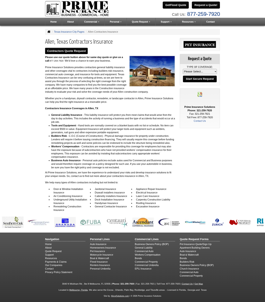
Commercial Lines (147, 239)
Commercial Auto (144, 251)
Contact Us (200, 121)
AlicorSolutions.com (120, 296)
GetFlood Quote (175, 5)
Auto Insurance (98, 244)
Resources (51, 258)
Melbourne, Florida (78, 290)
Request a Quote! (205, 5)
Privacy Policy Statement (58, 272)
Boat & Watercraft (99, 258)
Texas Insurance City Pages (69, 31)
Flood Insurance (99, 261)
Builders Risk (187, 261)
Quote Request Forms (194, 239)
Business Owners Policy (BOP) (152, 244)
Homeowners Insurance (103, 247)
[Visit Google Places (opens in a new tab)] (199, 94)
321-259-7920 (204, 110)
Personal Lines (100, 239)
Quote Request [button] (140, 21)
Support (49, 254)
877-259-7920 (203, 14)
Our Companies (53, 265)
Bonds (138, 258)
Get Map (198, 284)
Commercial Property (146, 261)
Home (53, 21)
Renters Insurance (100, 265)
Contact (210, 21)
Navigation (52, 239)
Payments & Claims (56, 261)
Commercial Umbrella (147, 265)
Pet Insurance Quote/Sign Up (195, 244)
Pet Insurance (97, 251)
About (70, 21)
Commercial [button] (91, 21)
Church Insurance (189, 268)
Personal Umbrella (100, 268)
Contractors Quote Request (66, 51)
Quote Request (53, 251)
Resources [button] (188, 21)
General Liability (144, 247)
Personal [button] (115, 21)
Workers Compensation (147, 254)
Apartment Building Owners (195, 247)
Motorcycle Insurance (101, 254)
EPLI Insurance (143, 268)
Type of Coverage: (200, 67)
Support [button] (165, 21)
